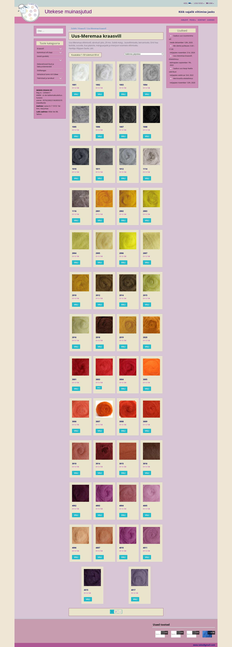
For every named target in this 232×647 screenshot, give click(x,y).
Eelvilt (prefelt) (43, 56)
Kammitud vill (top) (44, 52)
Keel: (186, 3)
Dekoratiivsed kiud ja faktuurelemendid (45, 65)
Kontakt (202, 20)
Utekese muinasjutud (68, 11)
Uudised (210, 20)
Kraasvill (81, 28)
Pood (192, 20)
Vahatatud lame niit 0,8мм (47, 74)
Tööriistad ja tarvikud (45, 78)
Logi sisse (198, 3)
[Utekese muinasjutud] (29, 12)
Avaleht (184, 20)
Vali (76, 94)
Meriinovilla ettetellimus (183, 78)
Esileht (74, 28)
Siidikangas (41, 70)
